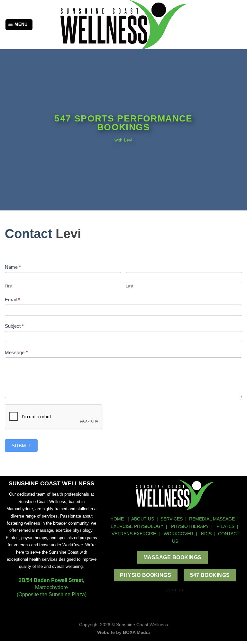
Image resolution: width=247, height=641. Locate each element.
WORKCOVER (178, 533)
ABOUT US (142, 518)
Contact (28, 234)
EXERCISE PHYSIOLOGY (137, 526)
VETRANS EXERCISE (134, 533)
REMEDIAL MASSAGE (212, 518)
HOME (117, 518)
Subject (14, 326)
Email (12, 299)
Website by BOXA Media (123, 632)
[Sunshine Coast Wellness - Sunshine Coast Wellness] (123, 24)
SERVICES (171, 518)
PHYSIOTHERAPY (190, 526)
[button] (18, 24)
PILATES (225, 526)
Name (13, 267)
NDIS (206, 533)
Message (16, 352)
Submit (21, 445)
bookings (123, 127)
